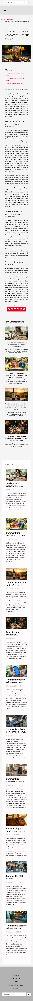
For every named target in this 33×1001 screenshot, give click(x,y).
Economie (10, 19)
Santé (16, 982)
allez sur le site (9, 172)
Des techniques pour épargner (14, 83)
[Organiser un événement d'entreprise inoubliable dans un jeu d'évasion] (16, 427)
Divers (15, 988)
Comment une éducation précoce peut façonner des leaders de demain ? (16, 375)
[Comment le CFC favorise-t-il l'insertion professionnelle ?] (16, 867)
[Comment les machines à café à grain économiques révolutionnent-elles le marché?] (16, 770)
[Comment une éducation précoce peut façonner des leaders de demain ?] (16, 364)
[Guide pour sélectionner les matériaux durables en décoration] (16, 333)
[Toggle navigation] (4, 10)
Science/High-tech (16, 985)
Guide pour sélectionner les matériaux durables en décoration (16, 345)
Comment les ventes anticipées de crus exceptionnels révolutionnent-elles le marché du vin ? (16, 407)
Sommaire (9, 70)
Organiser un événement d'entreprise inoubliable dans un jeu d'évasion (17, 438)
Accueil (3, 19)
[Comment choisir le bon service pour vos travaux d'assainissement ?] (16, 720)
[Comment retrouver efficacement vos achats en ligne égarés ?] (16, 671)
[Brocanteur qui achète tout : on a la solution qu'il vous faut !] (16, 819)
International (15, 978)
